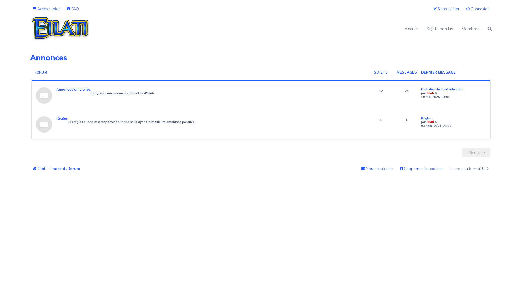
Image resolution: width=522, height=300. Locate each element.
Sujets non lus (440, 28)
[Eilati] (145, 29)
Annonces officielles (73, 89)
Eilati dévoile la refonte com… (443, 89)
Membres (470, 28)
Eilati (430, 93)
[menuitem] (72, 9)
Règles (62, 118)
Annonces (48, 57)
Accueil (411, 28)
